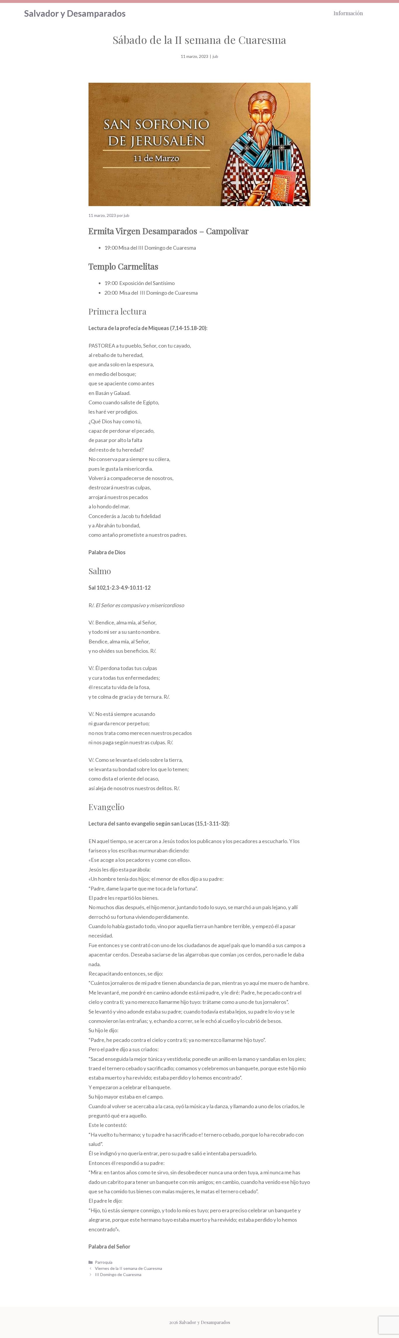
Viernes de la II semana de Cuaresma (128, 1268)
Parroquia (103, 1262)
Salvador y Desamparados (75, 13)
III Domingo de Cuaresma (118, 1274)
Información (348, 13)
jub (215, 56)
